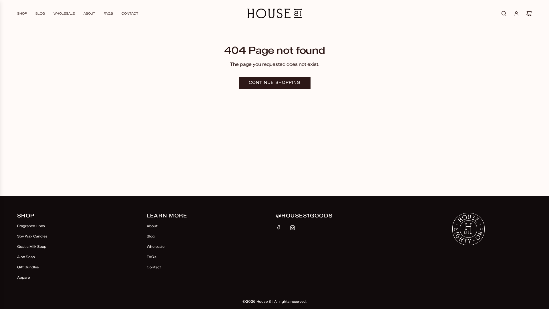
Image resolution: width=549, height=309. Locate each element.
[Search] (504, 13)
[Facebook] (278, 227)
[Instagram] (292, 227)
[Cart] (529, 13)
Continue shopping (275, 82)
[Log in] (516, 13)
